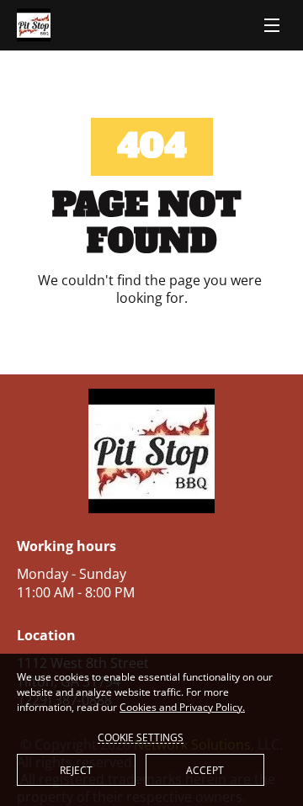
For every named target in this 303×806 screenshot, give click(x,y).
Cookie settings (140, 737)
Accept (205, 770)
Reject (76, 770)
